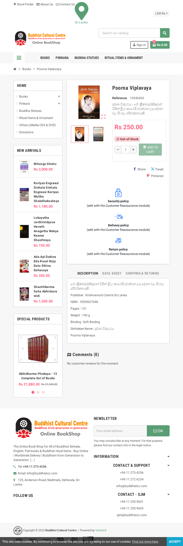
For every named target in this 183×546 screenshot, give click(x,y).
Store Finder (23, 4)
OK (160, 431)
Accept (175, 541)
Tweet (159, 169)
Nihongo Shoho (45, 164)
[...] (32, 460)
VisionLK (100, 530)
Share (141, 169)
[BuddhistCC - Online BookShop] (40, 38)
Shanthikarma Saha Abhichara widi (45, 291)
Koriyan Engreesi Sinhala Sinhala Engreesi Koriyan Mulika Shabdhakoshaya (46, 192)
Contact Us (67, 4)
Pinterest (157, 176)
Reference (119, 98)
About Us (46, 4)
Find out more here (145, 541)
